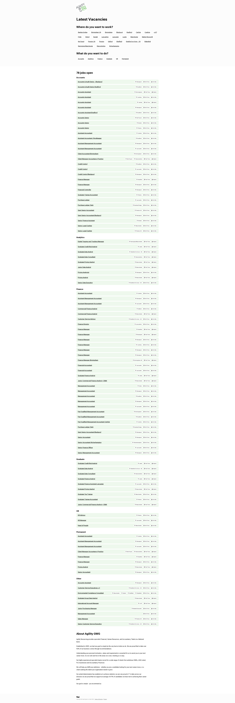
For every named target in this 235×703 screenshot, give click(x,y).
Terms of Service (99, 699)
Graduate (109, 59)
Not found (81, 41)
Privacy (105, 699)
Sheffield (119, 41)
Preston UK (91, 41)
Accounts (81, 59)
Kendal (95, 37)
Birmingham (108, 32)
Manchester (134, 37)
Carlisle (138, 32)
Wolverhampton (114, 46)
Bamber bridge (82, 32)
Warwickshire (101, 46)
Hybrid (87, 37)
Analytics (91, 59)
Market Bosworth (147, 37)
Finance (100, 59)
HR (117, 59)
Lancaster (115, 37)
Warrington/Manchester (85, 46)
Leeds (125, 37)
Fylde (79, 37)
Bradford (129, 32)
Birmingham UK (96, 32)
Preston (101, 41)
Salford (110, 41)
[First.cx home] (77, 697)
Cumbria (147, 32)
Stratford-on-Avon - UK (133, 41)
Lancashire (105, 37)
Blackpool (119, 32)
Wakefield (147, 41)
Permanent (125, 59)
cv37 (155, 32)
